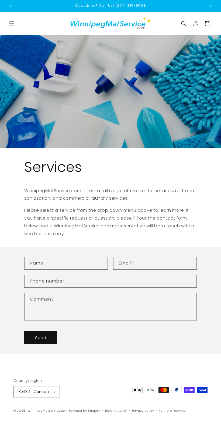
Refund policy (116, 410)
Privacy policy (143, 410)
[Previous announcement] (10, 6)
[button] (11, 24)
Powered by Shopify (84, 410)
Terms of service (172, 410)
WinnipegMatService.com (47, 410)
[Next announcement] (210, 6)
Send (40, 337)
